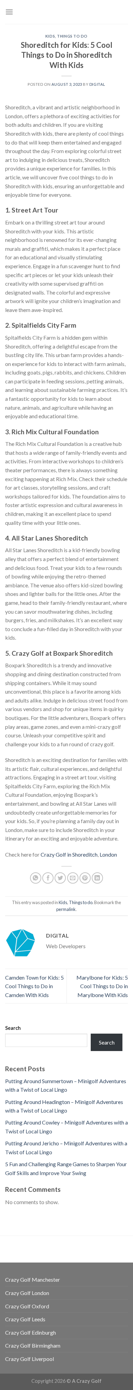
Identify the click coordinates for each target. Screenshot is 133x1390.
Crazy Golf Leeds (25, 1319)
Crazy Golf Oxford (27, 1306)
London (108, 854)
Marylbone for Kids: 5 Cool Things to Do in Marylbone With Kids (102, 986)
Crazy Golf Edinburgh (30, 1332)
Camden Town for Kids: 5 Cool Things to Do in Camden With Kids (34, 986)
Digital (97, 84)
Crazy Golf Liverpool (29, 1358)
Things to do (72, 36)
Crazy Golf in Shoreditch (69, 854)
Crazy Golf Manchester (32, 1279)
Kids (50, 36)
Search (13, 1028)
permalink (66, 909)
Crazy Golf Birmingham (32, 1345)
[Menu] (9, 11)
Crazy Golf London (27, 1293)
